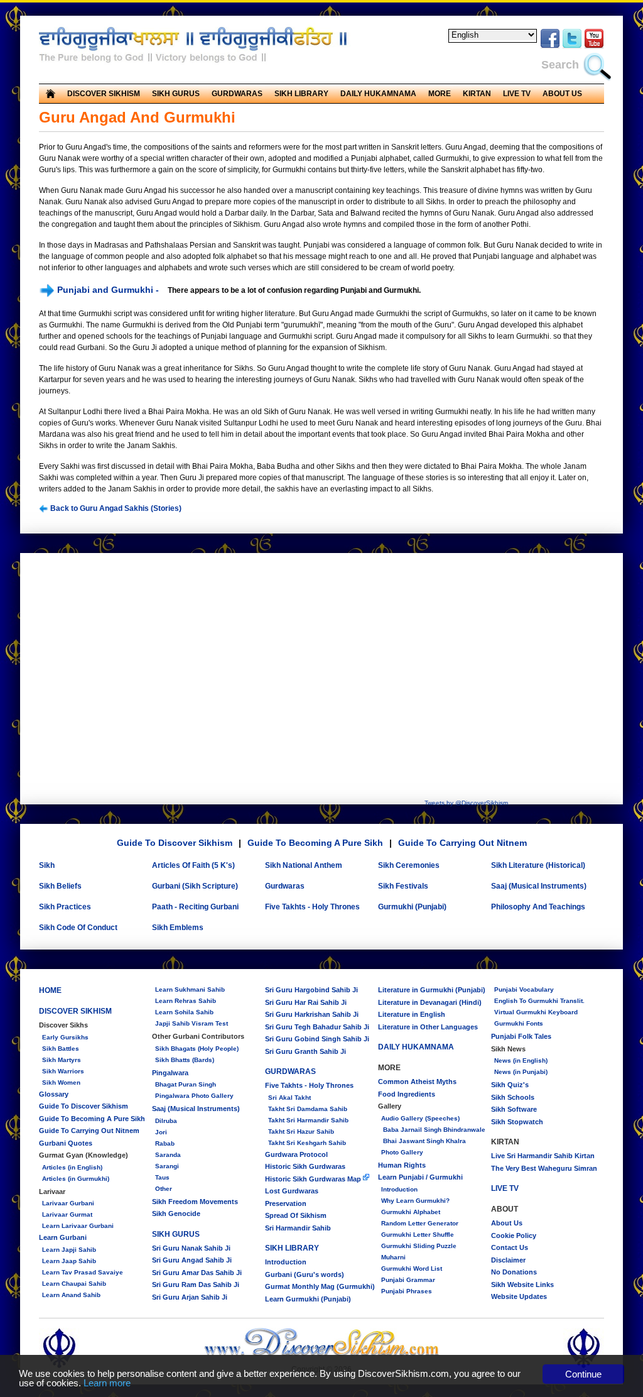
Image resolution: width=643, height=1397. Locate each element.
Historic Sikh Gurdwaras (305, 1166)
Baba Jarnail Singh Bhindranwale (433, 1129)
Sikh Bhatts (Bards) (184, 1059)
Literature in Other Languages (428, 1027)
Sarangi (167, 1166)
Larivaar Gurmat (67, 1214)
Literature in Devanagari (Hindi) (430, 1002)
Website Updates (519, 1296)
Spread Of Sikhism (296, 1215)
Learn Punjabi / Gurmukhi (420, 1177)
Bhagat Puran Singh (185, 1084)
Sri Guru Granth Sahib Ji (305, 1051)
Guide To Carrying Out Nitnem (462, 843)
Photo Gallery (402, 1152)
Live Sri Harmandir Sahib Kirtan (543, 1155)
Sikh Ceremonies (409, 865)
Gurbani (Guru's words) (304, 1274)
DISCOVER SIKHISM (75, 1011)
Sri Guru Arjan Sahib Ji (189, 1297)
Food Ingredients (406, 1094)
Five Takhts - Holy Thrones (312, 906)
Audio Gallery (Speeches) (420, 1118)
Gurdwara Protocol (296, 1154)
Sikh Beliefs (60, 886)
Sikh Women (61, 1082)
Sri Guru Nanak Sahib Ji (191, 1248)
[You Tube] (594, 46)
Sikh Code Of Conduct (78, 927)
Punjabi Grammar (408, 1279)
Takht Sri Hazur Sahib (301, 1131)
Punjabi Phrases (406, 1291)
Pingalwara (170, 1073)
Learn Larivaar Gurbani (78, 1225)
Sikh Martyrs (61, 1059)
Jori (161, 1132)
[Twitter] (572, 46)
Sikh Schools (512, 1097)
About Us (506, 1223)
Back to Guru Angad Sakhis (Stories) (114, 508)
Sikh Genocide (176, 1213)
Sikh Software (514, 1109)
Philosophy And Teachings (538, 906)
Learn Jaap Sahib (69, 1260)
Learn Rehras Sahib (185, 1000)
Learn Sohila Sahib (184, 1012)
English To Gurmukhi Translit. (539, 1000)
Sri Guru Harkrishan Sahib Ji (312, 1014)
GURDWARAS (290, 1071)
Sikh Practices (65, 906)
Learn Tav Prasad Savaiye (82, 1272)
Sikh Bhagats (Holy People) (197, 1048)
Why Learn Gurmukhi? (415, 1200)
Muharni (393, 1257)
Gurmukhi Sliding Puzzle (419, 1245)
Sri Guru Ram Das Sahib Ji (195, 1284)
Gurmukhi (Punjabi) (412, 906)
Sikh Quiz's (510, 1084)
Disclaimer (508, 1260)
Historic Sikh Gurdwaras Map (314, 1179)
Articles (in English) (72, 1167)
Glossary (53, 1094)
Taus (162, 1177)
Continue (583, 1374)
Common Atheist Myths (417, 1081)
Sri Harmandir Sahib (298, 1228)
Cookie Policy (513, 1235)
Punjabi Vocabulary (524, 989)
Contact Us (509, 1247)
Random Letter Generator (419, 1223)
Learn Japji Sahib (69, 1249)
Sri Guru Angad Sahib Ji (192, 1260)
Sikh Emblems (177, 927)
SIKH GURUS (176, 1234)
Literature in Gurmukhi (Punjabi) (431, 990)
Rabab (165, 1143)
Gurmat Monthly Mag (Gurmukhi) (320, 1286)
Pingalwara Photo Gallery (194, 1095)
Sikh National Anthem (303, 865)
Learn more (107, 1383)
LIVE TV (517, 93)
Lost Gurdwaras (291, 1191)
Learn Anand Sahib (71, 1294)
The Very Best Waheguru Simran (544, 1168)
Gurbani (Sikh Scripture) (195, 886)
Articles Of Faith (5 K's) (193, 865)
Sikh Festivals (403, 886)
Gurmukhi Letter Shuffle (417, 1234)
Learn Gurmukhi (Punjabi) (308, 1299)
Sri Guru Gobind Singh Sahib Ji (317, 1039)
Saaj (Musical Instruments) (538, 886)
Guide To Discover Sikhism (174, 843)
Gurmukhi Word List (411, 1268)
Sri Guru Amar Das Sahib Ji (197, 1272)
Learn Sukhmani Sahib (190, 989)
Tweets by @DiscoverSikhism (466, 802)
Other (163, 1188)
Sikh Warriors (63, 1071)
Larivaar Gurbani (68, 1203)
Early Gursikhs (65, 1037)
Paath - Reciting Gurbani (195, 906)
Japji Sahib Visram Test (191, 1023)
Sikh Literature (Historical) (538, 865)
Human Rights (402, 1165)
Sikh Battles (60, 1048)
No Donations (514, 1272)
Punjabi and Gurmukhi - (108, 290)
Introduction (285, 1262)
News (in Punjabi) (521, 1071)
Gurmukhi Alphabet (410, 1211)
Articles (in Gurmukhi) (75, 1178)
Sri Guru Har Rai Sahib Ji (306, 1002)
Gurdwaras (285, 886)
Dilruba (166, 1120)
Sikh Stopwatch (517, 1122)
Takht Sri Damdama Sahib (307, 1108)
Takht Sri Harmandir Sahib (308, 1120)
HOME (50, 990)
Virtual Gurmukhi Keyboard (536, 1012)
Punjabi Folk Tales (521, 1036)
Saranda (168, 1154)
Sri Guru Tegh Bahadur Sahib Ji (317, 1027)
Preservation (285, 1203)
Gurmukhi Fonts (518, 1023)
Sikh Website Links (522, 1284)
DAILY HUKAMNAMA (378, 93)
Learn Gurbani (63, 1237)
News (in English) (521, 1060)
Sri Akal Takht (289, 1097)
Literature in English (411, 1014)
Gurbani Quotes (65, 1143)
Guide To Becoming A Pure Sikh (315, 843)
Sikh (47, 865)
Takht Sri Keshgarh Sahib (307, 1142)
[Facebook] (550, 46)
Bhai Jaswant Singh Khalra (423, 1140)
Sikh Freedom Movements (195, 1201)
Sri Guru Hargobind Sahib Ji (311, 990)
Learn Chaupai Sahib (74, 1283)
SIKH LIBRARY (292, 1248)
